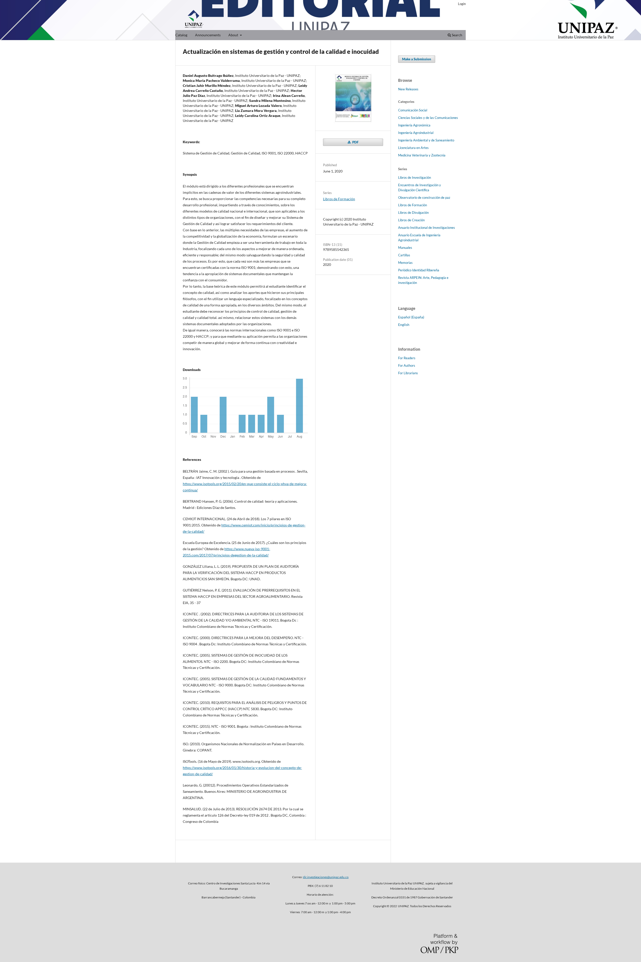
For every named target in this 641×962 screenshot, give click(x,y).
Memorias (405, 263)
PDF (355, 142)
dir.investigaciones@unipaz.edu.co (326, 877)
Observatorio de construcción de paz (424, 198)
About (233, 35)
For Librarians (408, 373)
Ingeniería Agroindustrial (415, 133)
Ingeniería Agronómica (414, 125)
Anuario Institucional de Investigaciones (426, 228)
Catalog (181, 35)
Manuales (405, 248)
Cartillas (404, 255)
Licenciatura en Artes (413, 148)
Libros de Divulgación (413, 213)
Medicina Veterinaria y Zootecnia (421, 155)
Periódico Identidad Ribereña (418, 270)
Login (462, 4)
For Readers (406, 358)
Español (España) (411, 317)
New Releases (408, 89)
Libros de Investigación (414, 177)
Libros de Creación (411, 220)
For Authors (406, 365)
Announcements (208, 35)
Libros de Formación (339, 199)
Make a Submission (416, 59)
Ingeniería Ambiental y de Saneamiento (426, 140)
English (403, 324)
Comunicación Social (412, 110)
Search (456, 35)
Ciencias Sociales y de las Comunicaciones (428, 118)
